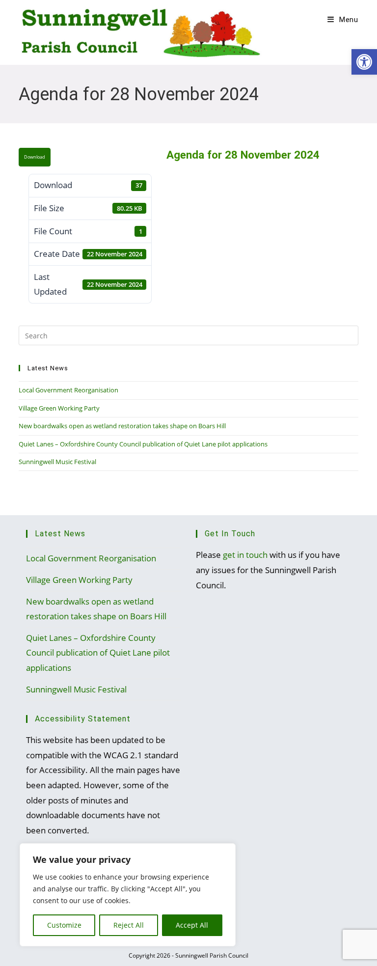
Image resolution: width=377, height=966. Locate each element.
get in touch (245, 554)
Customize (64, 925)
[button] (364, 62)
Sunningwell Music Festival (57, 461)
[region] (128, 894)
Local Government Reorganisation (68, 390)
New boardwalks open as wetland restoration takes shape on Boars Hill (122, 425)
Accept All (192, 925)
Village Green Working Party (59, 408)
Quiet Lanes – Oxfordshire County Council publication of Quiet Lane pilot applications (143, 444)
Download (34, 157)
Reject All (128, 925)
